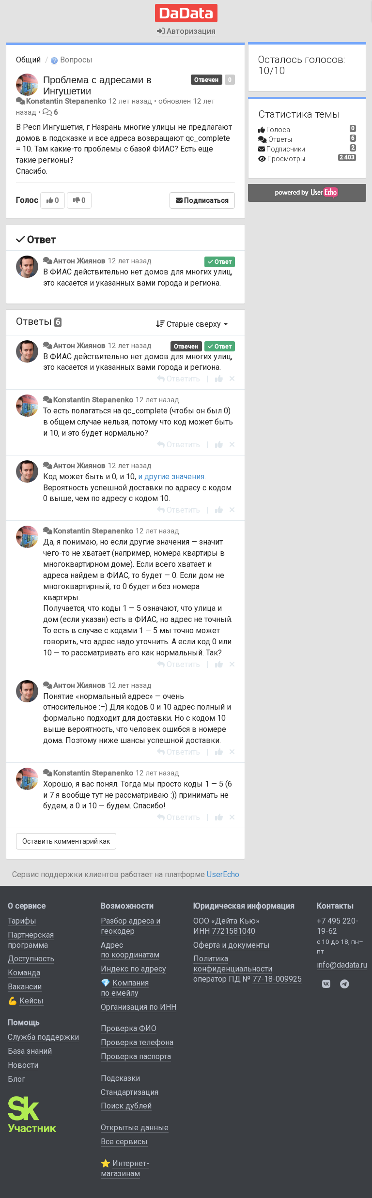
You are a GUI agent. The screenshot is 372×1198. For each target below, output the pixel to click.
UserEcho (223, 874)
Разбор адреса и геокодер (130, 926)
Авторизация (190, 31)
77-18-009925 (277, 979)
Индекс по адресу (133, 968)
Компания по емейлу (125, 988)
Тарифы (22, 920)
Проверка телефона (137, 1042)
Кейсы (31, 1000)
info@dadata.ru (342, 965)
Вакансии (25, 986)
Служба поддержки (43, 1037)
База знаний (30, 1051)
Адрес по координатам (130, 950)
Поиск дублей (126, 1105)
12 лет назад (130, 261)
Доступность (31, 958)
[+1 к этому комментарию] (219, 378)
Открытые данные (135, 1127)
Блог (16, 1079)
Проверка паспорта (136, 1056)
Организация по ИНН (138, 1007)
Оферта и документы (231, 945)
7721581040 (233, 931)
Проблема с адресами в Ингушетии (97, 84)
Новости (23, 1065)
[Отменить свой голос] (232, 378)
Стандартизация (129, 1092)
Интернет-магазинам (125, 1168)
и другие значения (171, 476)
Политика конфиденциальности (232, 963)
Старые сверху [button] (194, 324)
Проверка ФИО (128, 1028)
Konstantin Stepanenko (66, 101)
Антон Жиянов (79, 261)
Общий (28, 59)
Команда (24, 972)
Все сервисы (124, 1141)
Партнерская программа (31, 940)
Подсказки (120, 1078)
